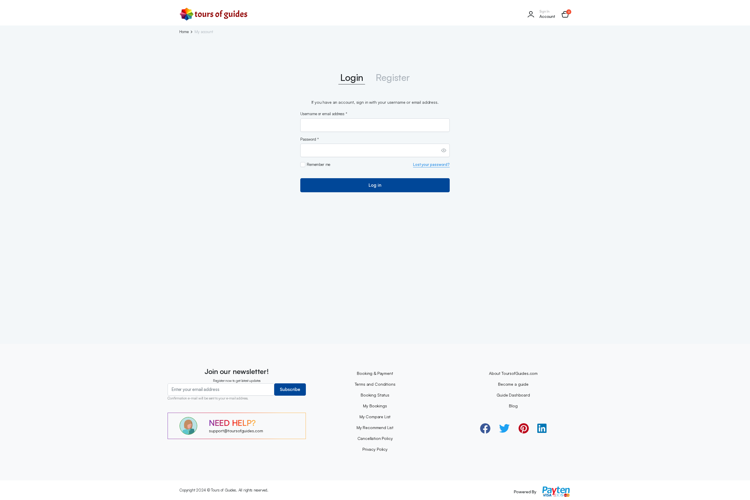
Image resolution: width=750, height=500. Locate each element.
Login (351, 77)
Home (183, 32)
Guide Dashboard (513, 394)
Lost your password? (431, 164)
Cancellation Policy (375, 438)
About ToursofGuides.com (513, 373)
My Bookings (375, 405)
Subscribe (290, 389)
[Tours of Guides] (213, 14)
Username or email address (323, 113)
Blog (513, 405)
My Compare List (375, 416)
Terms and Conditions (375, 384)
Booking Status (375, 394)
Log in (375, 185)
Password (309, 139)
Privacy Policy (375, 449)
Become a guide (513, 384)
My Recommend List (375, 427)
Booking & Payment (375, 373)
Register (393, 77)
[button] (565, 14)
